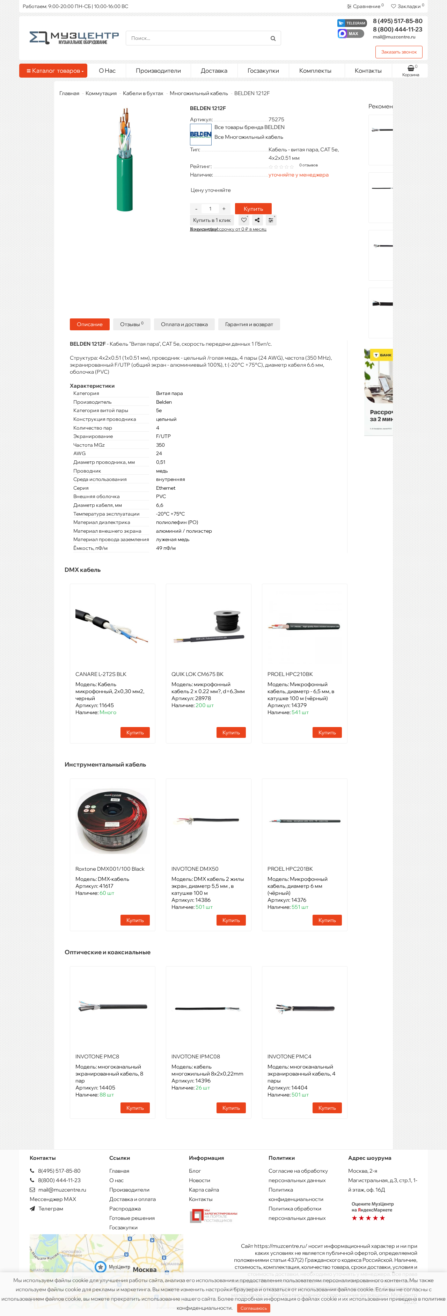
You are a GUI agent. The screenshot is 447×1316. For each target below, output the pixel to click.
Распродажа (125, 1208)
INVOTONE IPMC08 (195, 1056)
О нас (116, 1180)
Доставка (214, 70)
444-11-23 (398, 29)
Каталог (56, 70)
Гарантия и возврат (249, 324)
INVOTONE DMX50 (195, 868)
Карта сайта (204, 1189)
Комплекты (315, 70)
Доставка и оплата (132, 1199)
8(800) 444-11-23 (59, 1180)
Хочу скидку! (204, 229)
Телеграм (50, 1208)
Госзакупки (263, 70)
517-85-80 (398, 20)
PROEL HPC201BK (290, 868)
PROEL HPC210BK (290, 674)
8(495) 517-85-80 (59, 1170)
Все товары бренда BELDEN (249, 127)
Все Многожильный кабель (248, 137)
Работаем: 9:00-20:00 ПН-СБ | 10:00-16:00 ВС (75, 6)
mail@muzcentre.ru (394, 36)
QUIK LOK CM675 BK (197, 674)
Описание (90, 324)
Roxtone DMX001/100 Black (110, 868)
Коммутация (101, 93)
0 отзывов (308, 165)
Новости (199, 1180)
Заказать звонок (399, 52)
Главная (69, 93)
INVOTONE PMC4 (290, 1056)
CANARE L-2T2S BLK (100, 674)
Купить (253, 208)
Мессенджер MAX (53, 1199)
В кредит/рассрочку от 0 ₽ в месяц (228, 229)
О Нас (107, 70)
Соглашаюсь (254, 1308)
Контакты (368, 70)
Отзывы (132, 324)
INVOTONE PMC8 (97, 1056)
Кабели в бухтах (143, 93)
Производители (158, 70)
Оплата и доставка (184, 324)
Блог (195, 1170)
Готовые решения (132, 1218)
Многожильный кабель (199, 93)
